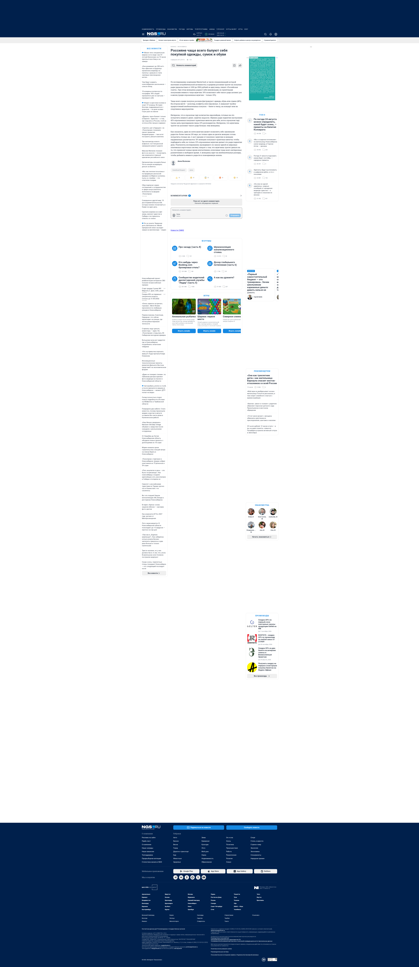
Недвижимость (148, 29)
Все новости (154, 48)
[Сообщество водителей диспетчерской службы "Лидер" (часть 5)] (175, 282)
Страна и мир (256, 845)
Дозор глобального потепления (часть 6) (225, 263)
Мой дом (205, 852)
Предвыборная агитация (151, 858)
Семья (228, 862)
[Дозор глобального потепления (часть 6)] (210, 267)
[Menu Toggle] (143, 34)
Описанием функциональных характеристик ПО (226, 939)
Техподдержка (147, 855)
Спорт (253, 838)
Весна (175, 845)
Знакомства (172, 29)
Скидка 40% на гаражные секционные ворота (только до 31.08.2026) (151, 296)
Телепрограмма (201, 29)
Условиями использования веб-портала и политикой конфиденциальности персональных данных (241, 941)
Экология (254, 848)
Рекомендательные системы (220, 952)
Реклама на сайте (148, 838)
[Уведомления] (270, 34)
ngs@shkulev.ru (165, 945)
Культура (205, 845)
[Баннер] (204, 40)
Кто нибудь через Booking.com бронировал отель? (189, 265)
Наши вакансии (148, 852)
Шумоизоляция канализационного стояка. (224, 250)
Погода (182, 29)
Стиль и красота (257, 841)
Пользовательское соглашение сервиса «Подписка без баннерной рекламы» (235, 955)
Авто (175, 838)
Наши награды (147, 848)
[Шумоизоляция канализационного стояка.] (210, 251)
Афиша (212, 29)
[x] (198, 877)
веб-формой (178, 948)
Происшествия (232, 848)
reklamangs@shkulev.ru (218, 930)
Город (175, 848)
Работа (229, 852)
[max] (192, 877)
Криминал (206, 841)
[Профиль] (275, 34)
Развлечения (231, 855)
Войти (178, 216)
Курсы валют (231, 29)
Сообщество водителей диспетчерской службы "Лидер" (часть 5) (191, 280)
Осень (228, 841)
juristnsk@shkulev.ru (192, 947)
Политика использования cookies (221, 949)
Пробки (210, 34)
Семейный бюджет (178, 170)
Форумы (190, 29)
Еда (174, 855)
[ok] (187, 877)
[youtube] (204, 877)
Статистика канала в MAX (152, 862)
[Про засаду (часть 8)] (175, 251)
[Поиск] (265, 34)
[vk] (181, 877)
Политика (230, 845)
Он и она (229, 838)
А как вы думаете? (224, 277)
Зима (204, 838)
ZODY (246, 29)
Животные (177, 858)
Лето (203, 848)
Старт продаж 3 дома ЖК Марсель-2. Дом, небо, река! (152, 290)
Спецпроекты (256, 855)
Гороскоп (220, 29)
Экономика (255, 852)
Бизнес (176, 841)
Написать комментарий (186, 65)
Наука (204, 855)
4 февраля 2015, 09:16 (178, 60)
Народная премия (257, 858)
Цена (191, 170)
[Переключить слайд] (239, 306)
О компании (146, 845)
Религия (229, 858)
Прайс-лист (146, 841)
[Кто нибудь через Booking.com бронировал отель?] (175, 267)
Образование (207, 862)
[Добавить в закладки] (234, 65)
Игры (240, 29)
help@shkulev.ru (156, 948)
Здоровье (177, 862)
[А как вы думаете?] (210, 282)
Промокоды (161, 29)
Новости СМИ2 (177, 230)
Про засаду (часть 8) (190, 247)
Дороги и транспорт (181, 852)
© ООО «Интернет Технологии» (152, 960)
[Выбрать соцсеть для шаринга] (240, 65)
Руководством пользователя (220, 938)
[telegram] (175, 877)
